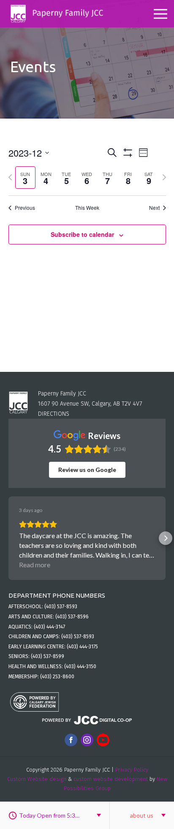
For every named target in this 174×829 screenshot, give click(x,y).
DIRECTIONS (53, 413)
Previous (25, 207)
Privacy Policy (131, 770)
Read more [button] (34, 565)
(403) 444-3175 (82, 647)
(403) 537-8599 (47, 656)
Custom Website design (36, 779)
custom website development (110, 779)
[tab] (25, 177)
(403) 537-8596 (72, 617)
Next (154, 207)
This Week (87, 207)
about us (141, 815)
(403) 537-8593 (60, 607)
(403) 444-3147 (49, 627)
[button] (8, 538)
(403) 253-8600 (57, 677)
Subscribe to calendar (82, 234)
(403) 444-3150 (80, 666)
